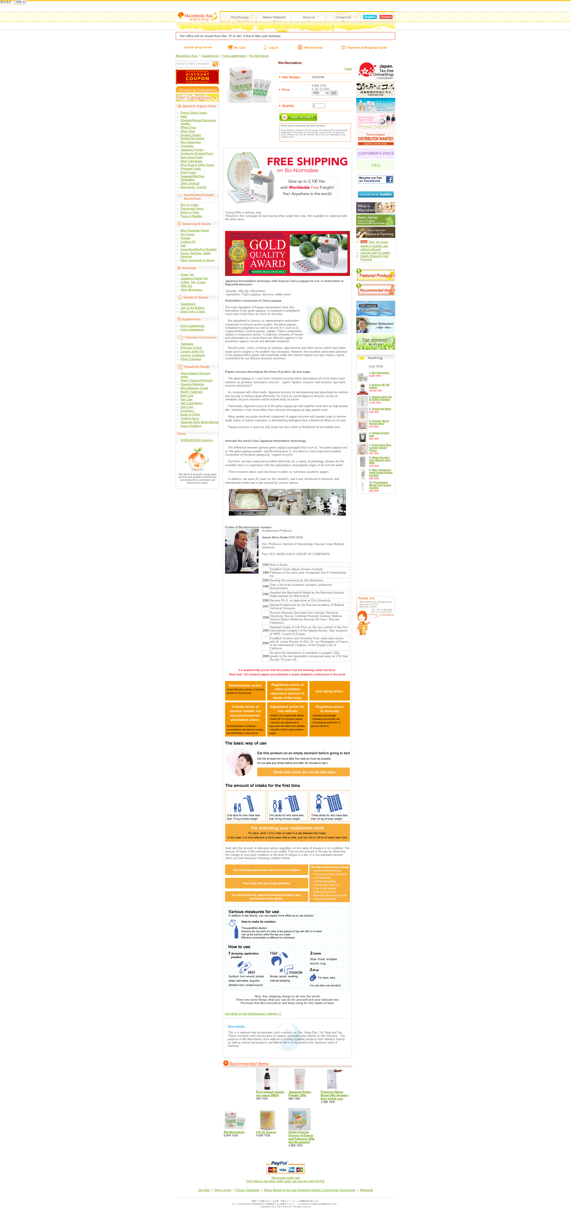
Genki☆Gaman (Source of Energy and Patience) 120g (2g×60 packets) (301, 1137)
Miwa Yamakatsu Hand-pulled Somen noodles (381, 473)
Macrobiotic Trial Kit (193, 187)
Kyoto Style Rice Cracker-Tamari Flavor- (380, 448)
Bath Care (186, 395)
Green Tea (187, 274)
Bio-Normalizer (259, 56)
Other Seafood (189, 183)
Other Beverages (191, 289)
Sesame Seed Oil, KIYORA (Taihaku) (380, 398)
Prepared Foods (190, 168)
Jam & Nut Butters (192, 307)
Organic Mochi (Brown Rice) (379, 422)
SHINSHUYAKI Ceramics (196, 440)
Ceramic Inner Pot (192, 351)
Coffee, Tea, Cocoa (192, 282)
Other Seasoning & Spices (197, 260)
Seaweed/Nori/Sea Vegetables (192, 178)
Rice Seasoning (190, 142)
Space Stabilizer (191, 426)
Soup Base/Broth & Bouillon (198, 249)
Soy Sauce (187, 234)
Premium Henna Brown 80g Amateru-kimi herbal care (335, 1095)
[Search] (215, 63)
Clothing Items (189, 418)
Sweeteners (188, 304)
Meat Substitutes (191, 161)
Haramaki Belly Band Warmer (199, 422)
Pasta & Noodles (191, 216)
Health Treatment (191, 391)
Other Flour (187, 131)
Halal (183, 116)
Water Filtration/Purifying (196, 380)
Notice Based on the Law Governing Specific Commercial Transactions (310, 1190)
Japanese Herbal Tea (194, 278)
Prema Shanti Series (193, 112)
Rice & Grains (189, 204)
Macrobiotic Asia (186, 56)
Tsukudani (187, 146)
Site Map (204, 1190)
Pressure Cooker (191, 347)
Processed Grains (192, 208)
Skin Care (186, 407)
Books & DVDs (190, 414)
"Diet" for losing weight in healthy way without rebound (374, 245)
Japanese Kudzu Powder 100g (299, 1093)
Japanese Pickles (191, 149)
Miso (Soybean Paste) (194, 230)
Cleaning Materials (192, 384)
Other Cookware (190, 359)
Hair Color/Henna (191, 403)
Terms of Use (222, 1190)
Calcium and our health (375, 252)
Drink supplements (192, 325)
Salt (183, 245)
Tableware (186, 344)
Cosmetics (187, 410)
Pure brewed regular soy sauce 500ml (270, 1093)
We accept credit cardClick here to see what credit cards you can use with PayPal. (285, 1179)
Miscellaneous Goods (194, 388)
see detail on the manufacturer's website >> (253, 1013)
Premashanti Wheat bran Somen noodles (380, 485)
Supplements (210, 56)
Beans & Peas (189, 212)
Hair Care (186, 399)
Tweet (348, 68)
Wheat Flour (188, 127)
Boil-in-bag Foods (191, 157)
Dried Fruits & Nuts (192, 311)
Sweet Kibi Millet (381, 408)
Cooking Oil (187, 241)
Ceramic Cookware (192, 355)
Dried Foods (188, 172)
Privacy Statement (248, 1190)
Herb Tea (186, 286)
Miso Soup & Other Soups (197, 165)
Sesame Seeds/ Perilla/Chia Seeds (192, 136)
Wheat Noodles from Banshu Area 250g (380, 460)
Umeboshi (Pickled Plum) (196, 153)
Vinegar (185, 238)
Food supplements (234, 56)
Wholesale (366, 1190)
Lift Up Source (266, 1132)
